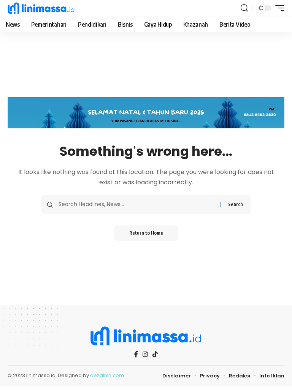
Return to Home (146, 233)
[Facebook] (136, 354)
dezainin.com (107, 375)
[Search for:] (137, 204)
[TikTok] (155, 354)
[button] (244, 8)
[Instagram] (145, 354)
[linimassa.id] (41, 8)
